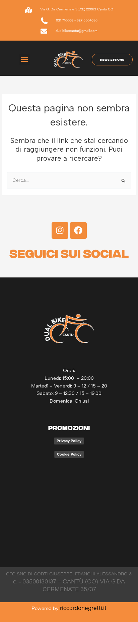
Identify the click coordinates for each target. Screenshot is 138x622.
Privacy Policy (69, 440)
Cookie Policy (69, 454)
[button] (24, 59)
